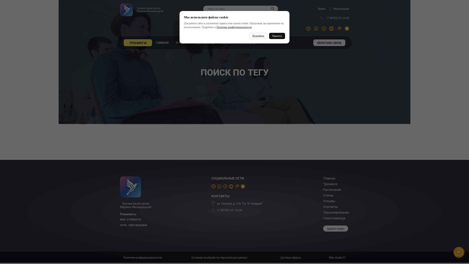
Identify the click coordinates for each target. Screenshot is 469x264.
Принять (277, 35)
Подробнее (258, 35)
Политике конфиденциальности (234, 27)
